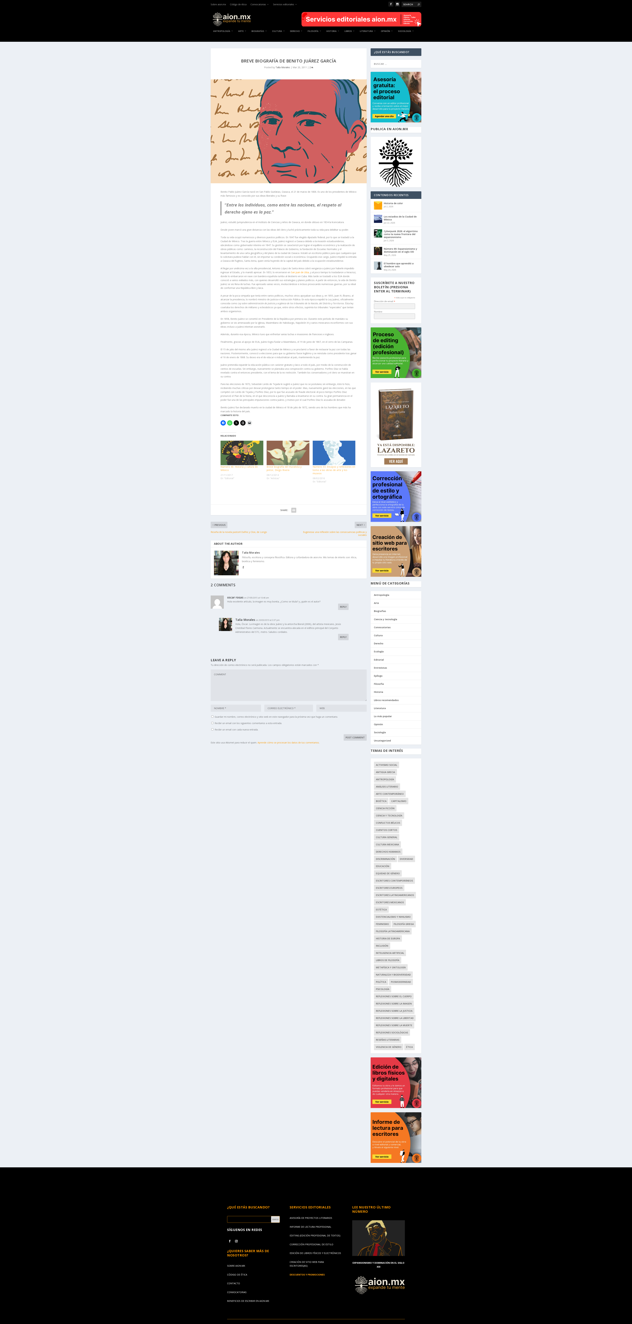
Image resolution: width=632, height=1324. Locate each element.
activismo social (386, 764)
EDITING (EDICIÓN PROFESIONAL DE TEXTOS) (315, 1235)
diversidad (406, 858)
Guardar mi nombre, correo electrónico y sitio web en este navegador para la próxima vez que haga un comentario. (276, 716)
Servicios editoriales (283, 4)
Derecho (295, 31)
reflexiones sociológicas (392, 1032)
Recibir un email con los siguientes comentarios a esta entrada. (248, 723)
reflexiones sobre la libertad (395, 1018)
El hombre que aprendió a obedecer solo (399, 265)
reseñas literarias (387, 1039)
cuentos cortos (386, 830)
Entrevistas (380, 667)
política (381, 981)
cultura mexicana (387, 844)
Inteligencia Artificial (390, 952)
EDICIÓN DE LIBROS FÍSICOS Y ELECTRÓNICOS (315, 1253)
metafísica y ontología (391, 967)
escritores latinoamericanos (395, 895)
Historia (331, 31)
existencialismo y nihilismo (393, 916)
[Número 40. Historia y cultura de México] (242, 453)
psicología (382, 989)
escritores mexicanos (390, 902)
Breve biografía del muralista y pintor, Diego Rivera (284, 468)
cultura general (386, 837)
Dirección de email (384, 301)
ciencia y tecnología (389, 815)
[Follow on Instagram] (236, 1241)
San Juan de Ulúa (300, 272)
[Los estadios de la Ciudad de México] (378, 219)
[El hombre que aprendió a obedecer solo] (378, 266)
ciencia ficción (385, 808)
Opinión (385, 31)
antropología (385, 779)
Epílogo (378, 675)
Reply (343, 606)
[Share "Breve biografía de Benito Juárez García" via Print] (293, 510)
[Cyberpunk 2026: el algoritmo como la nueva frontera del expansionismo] (378, 233)
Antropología (221, 31)
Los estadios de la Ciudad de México (400, 218)
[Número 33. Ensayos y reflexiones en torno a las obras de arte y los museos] (334, 453)
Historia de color (393, 203)
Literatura (366, 31)
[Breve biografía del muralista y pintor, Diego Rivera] (288, 453)
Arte (241, 31)
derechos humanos (388, 851)
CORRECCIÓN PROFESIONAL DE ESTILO (311, 1244)
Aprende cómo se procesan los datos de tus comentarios (288, 742)
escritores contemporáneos (394, 880)
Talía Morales (283, 67)
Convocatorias (258, 4)
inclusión (382, 945)
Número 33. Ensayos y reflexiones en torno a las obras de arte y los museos (334, 470)
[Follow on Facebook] (229, 1241)
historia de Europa (388, 938)
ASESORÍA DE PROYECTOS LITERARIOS (311, 1217)
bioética (381, 801)
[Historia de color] (378, 205)
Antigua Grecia (385, 772)
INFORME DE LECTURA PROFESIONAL (310, 1226)
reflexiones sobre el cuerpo (394, 996)
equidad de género (388, 873)
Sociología (404, 31)
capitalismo (398, 801)
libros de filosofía (387, 960)
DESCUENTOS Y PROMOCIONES (307, 1274)
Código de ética (238, 4)
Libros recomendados (386, 700)
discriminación (385, 858)
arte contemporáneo (390, 793)
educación (382, 866)
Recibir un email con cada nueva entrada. (236, 729)
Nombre (378, 311)
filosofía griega (404, 924)
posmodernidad (401, 981)
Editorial (379, 659)
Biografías (257, 31)
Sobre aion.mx (218, 4)
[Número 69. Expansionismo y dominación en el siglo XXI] (378, 251)
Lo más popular (383, 716)
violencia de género (388, 1047)
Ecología (379, 651)
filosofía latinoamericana (393, 931)
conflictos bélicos (388, 822)
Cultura (277, 31)
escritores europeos (389, 887)
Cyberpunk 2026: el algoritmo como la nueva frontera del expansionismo (401, 234)
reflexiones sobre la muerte (394, 1025)
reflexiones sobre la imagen (394, 1003)
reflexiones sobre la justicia (394, 1010)
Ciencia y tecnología (385, 619)
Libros (348, 31)
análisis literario (387, 786)
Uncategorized (382, 740)
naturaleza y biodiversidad (393, 974)
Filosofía (313, 31)
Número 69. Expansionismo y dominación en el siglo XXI (400, 250)
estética (381, 909)
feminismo (382, 924)
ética (409, 1047)
